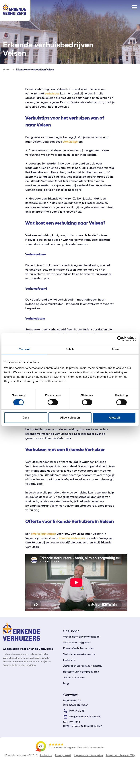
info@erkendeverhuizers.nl (84, 716)
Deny (25, 417)
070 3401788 (76, 711)
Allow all (114, 417)
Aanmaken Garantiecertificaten (82, 666)
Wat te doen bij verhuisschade (81, 637)
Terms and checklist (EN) (120, 755)
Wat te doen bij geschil (77, 642)
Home (6, 69)
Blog (66, 683)
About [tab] (116, 349)
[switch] (53, 402)
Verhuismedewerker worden (79, 654)
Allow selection (70, 417)
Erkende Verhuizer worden (78, 648)
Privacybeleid (63, 755)
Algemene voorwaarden (88, 755)
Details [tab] (70, 349)
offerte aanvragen (43, 534)
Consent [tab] (24, 349)
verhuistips (70, 141)
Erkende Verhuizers (72, 538)
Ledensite (69, 660)
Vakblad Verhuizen (74, 677)
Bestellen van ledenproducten (81, 672)
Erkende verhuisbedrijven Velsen (35, 69)
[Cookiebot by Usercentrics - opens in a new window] (120, 338)
